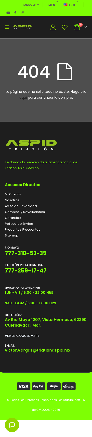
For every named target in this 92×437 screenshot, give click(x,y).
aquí (23, 97)
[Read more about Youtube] (8, 13)
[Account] (52, 27)
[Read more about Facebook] (15, 13)
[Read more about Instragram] (23, 13)
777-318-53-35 (26, 253)
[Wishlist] (65, 27)
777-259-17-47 (26, 270)
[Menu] (7, 27)
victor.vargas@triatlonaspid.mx (37, 350)
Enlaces (29, 5)
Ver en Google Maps (22, 336)
